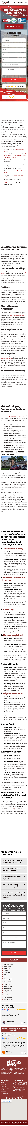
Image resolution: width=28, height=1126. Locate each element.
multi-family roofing (16, 374)
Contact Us (4, 1094)
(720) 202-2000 (13, 906)
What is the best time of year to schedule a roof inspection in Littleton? (14, 895)
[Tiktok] (15, 1097)
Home (2, 1082)
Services (3, 1086)
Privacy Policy (16, 1124)
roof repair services (6, 358)
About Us (3, 1084)
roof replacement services (11, 333)
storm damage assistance (16, 315)
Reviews (3, 1092)
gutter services (5, 296)
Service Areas (5, 1088)
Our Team (4, 1090)
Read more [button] (5, 1049)
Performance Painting (7, 494)
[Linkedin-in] (18, 1097)
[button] (25, 2)
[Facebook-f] (6, 1097)
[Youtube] (12, 1097)
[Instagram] (9, 1097)
